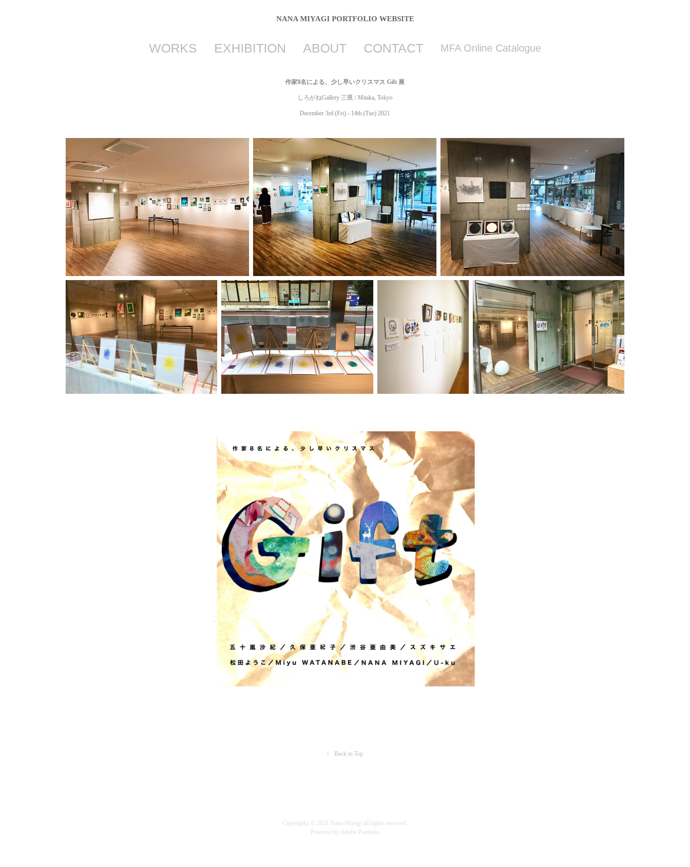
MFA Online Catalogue (490, 48)
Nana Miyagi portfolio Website (345, 19)
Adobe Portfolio (359, 832)
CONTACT (393, 48)
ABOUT (325, 48)
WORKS (173, 48)
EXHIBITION (250, 48)
